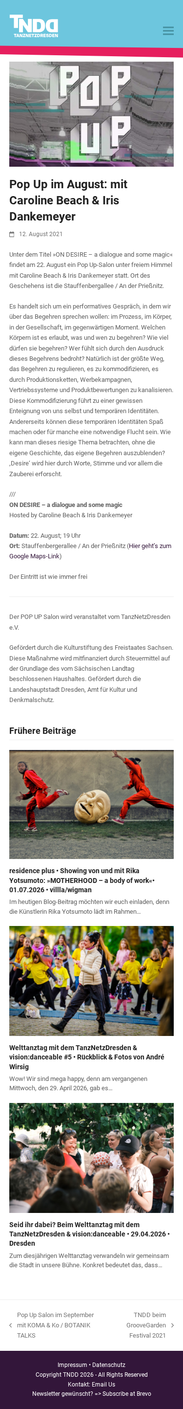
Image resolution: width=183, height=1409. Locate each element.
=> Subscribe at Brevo (123, 1393)
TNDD (71, 1374)
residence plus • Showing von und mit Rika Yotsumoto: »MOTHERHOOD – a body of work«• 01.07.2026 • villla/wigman (82, 880)
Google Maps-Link (34, 556)
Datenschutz (108, 1365)
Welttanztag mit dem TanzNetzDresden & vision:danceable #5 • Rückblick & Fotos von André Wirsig (86, 1057)
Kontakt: (80, 1384)
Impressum (72, 1365)
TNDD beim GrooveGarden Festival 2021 (139, 1326)
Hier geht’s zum (150, 546)
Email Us (103, 1384)
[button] (168, 31)
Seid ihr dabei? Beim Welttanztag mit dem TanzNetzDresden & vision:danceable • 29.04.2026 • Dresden (89, 1234)
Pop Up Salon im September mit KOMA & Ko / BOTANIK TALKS (51, 1326)
